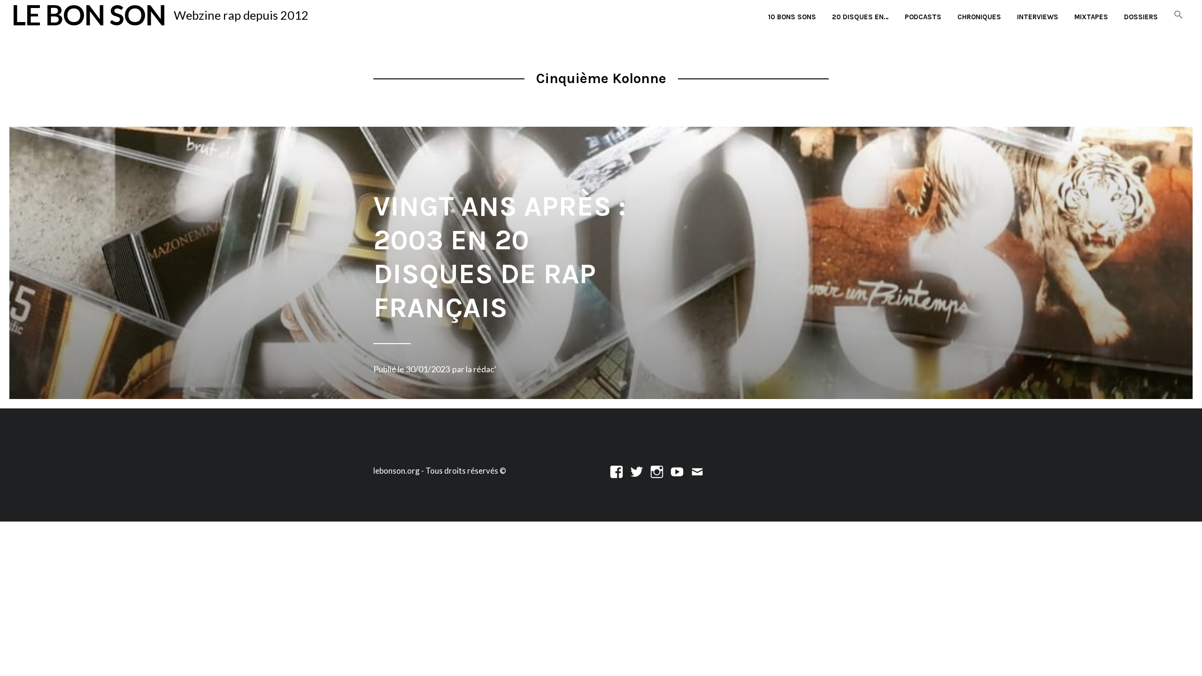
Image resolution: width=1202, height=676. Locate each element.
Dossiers (1141, 17)
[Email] (697, 471)
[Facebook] (616, 471)
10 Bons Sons (792, 17)
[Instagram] (657, 471)
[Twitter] (637, 471)
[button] (1178, 15)
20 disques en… (860, 17)
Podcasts (923, 17)
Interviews (1037, 17)
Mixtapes (1091, 17)
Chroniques (979, 17)
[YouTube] (677, 471)
